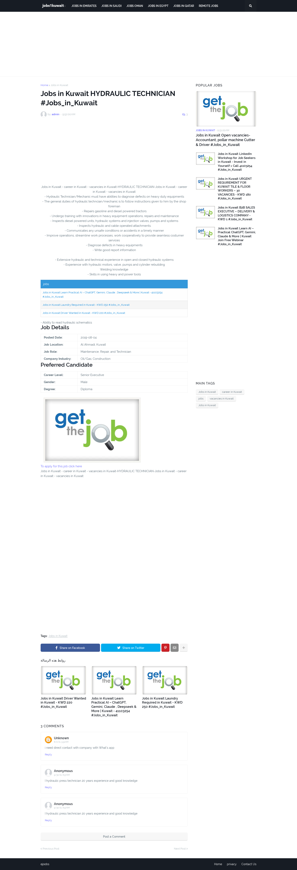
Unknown (61, 738)
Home (44, 85)
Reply (48, 754)
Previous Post (51, 848)
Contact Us (248, 864)
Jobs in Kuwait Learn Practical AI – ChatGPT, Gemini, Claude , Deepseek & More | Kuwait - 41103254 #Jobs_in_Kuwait (113, 706)
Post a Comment (114, 836)
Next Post (180, 848)
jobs (200, 398)
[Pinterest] (165, 648)
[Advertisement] (148, 44)
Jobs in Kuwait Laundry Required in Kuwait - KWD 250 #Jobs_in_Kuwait (86, 304)
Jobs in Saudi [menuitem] (111, 5)
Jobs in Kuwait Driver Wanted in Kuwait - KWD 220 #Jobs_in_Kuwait (84, 312)
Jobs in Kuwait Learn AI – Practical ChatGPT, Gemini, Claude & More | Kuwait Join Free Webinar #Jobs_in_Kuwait (237, 236)
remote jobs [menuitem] (208, 5)
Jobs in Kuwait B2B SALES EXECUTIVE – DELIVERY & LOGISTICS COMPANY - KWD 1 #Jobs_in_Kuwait (236, 213)
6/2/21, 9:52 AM (61, 742)
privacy (232, 864)
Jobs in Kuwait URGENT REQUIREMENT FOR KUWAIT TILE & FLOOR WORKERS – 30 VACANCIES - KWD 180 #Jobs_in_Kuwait (235, 188)
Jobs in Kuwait (59, 85)
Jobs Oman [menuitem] (134, 5)
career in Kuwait (232, 391)
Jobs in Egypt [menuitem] (158, 5)
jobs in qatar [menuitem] (183, 5)
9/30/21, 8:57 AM (62, 775)
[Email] (175, 648)
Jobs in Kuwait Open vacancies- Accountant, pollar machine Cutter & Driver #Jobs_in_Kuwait (225, 140)
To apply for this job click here (61, 466)
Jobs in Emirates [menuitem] (84, 5)
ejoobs (45, 864)
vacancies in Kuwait (222, 398)
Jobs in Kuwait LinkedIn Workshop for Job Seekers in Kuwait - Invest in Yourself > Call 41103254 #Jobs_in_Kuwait (236, 161)
